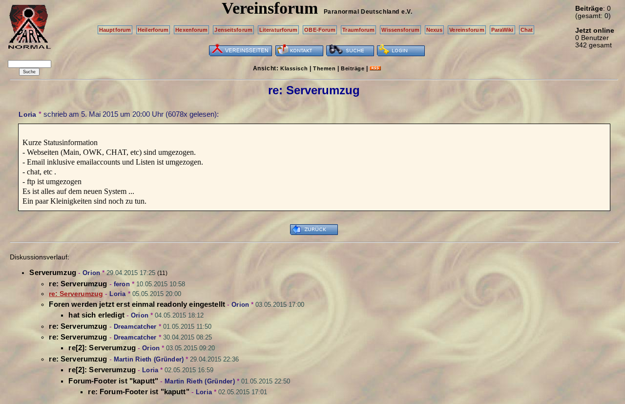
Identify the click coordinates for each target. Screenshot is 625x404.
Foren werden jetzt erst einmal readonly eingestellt (137, 304)
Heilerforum (153, 30)
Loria (27, 114)
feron (122, 284)
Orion (91, 272)
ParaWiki (502, 30)
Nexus (434, 30)
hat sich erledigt (96, 315)
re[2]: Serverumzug (102, 347)
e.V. (406, 11)
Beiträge (352, 68)
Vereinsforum (466, 30)
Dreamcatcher (135, 326)
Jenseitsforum (233, 30)
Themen (324, 68)
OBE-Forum (319, 30)
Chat (527, 30)
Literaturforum (278, 30)
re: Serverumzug (78, 283)
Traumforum (358, 30)
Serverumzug (52, 272)
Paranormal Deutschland (361, 11)
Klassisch (294, 68)
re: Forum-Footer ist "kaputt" (138, 391)
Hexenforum (191, 30)
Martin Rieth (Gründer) (149, 359)
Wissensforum (400, 30)
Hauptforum (115, 30)
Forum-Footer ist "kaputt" (113, 381)
